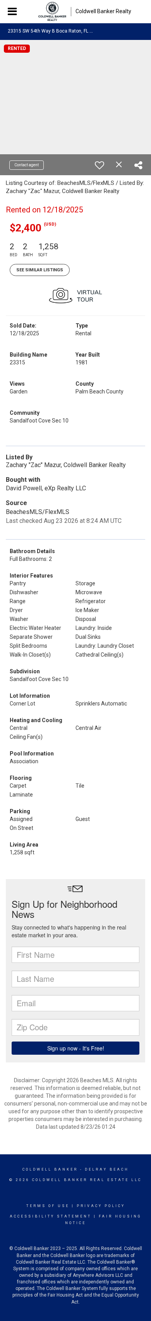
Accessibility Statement (50, 1216)
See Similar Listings (39, 269)
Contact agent (26, 165)
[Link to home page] (52, 11)
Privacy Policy (101, 1206)
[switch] (99, 165)
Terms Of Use (47, 1206)
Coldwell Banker (50, 1169)
